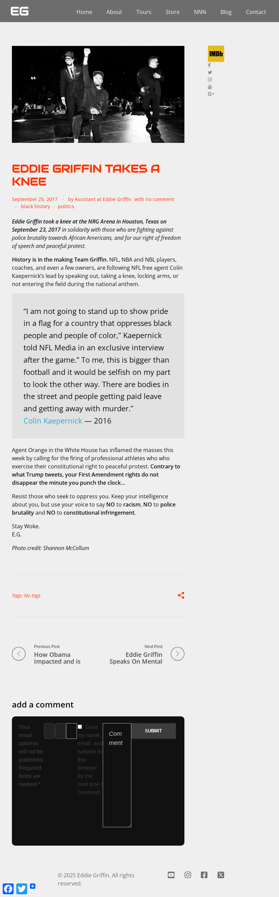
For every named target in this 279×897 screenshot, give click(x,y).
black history (35, 206)
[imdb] (238, 54)
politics (66, 206)
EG (19, 11)
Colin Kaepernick (52, 420)
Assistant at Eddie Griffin (103, 199)
